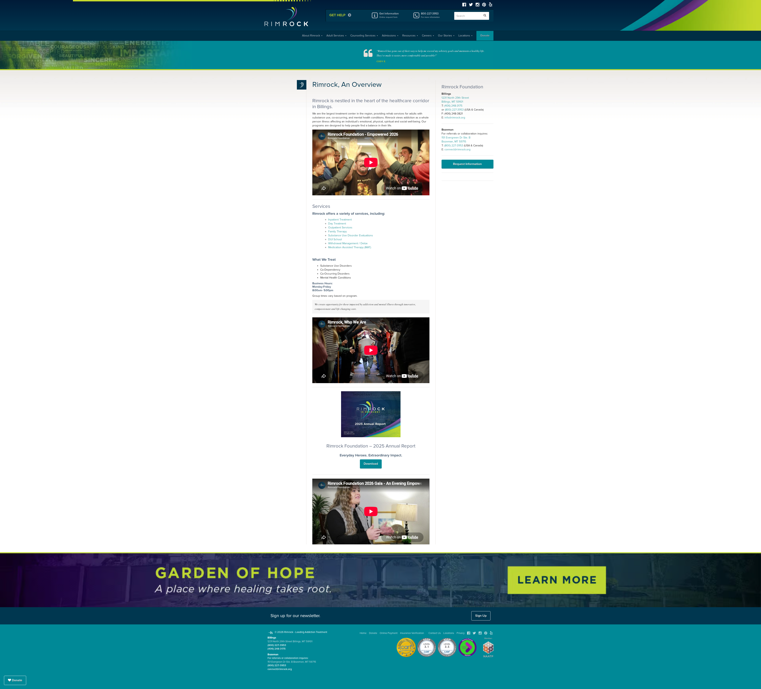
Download (371, 464)
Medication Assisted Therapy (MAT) (349, 247)
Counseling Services (363, 35)
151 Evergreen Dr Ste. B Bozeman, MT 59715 (292, 661)
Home (363, 633)
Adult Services (335, 35)
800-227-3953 (430, 15)
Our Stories (445, 35)
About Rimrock (311, 35)
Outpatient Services (340, 227)
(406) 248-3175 (453, 105)
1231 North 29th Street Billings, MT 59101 (290, 641)
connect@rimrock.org (457, 149)
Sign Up (481, 616)
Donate (484, 35)
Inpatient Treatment (340, 219)
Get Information (389, 15)
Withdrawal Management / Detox (348, 243)
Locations (464, 35)
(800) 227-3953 (454, 109)
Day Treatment (337, 223)
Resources (409, 35)
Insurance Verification (412, 633)
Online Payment (389, 633)
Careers (427, 35)
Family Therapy (337, 231)
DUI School (335, 239)
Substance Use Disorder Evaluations (350, 235)
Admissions (389, 35)
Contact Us (434, 633)
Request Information (467, 164)
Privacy (461, 633)
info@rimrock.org (455, 117)
